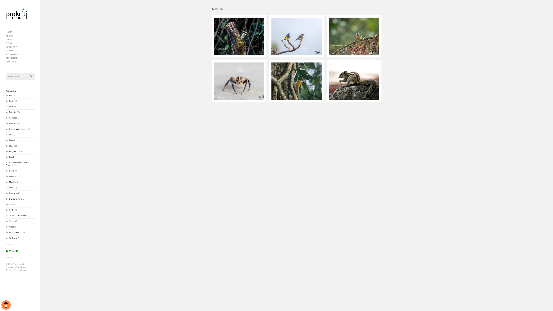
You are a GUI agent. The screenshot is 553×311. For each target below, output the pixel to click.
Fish (11, 134)
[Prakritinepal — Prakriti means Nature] (20, 14)
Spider (11, 210)
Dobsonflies (14, 123)
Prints (10, 51)
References (12, 58)
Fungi (11, 157)
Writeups (13, 238)
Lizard (11, 171)
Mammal (12, 176)
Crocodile (13, 118)
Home (9, 32)
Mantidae (13, 182)
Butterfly (12, 112)
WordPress (21, 267)
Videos (12, 221)
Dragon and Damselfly (18, 129)
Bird (11, 107)
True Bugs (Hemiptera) (18, 215)
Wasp (11, 227)
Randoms (13, 193)
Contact (11, 62)
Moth (11, 187)
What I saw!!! (14, 232)
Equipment (12, 54)
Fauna (9, 39)
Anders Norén (20, 270)
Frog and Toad (15, 151)
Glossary (11, 47)
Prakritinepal (18, 264)
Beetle (11, 101)
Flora (9, 43)
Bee (10, 95)
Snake (11, 204)
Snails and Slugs (15, 199)
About (9, 36)
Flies (11, 140)
